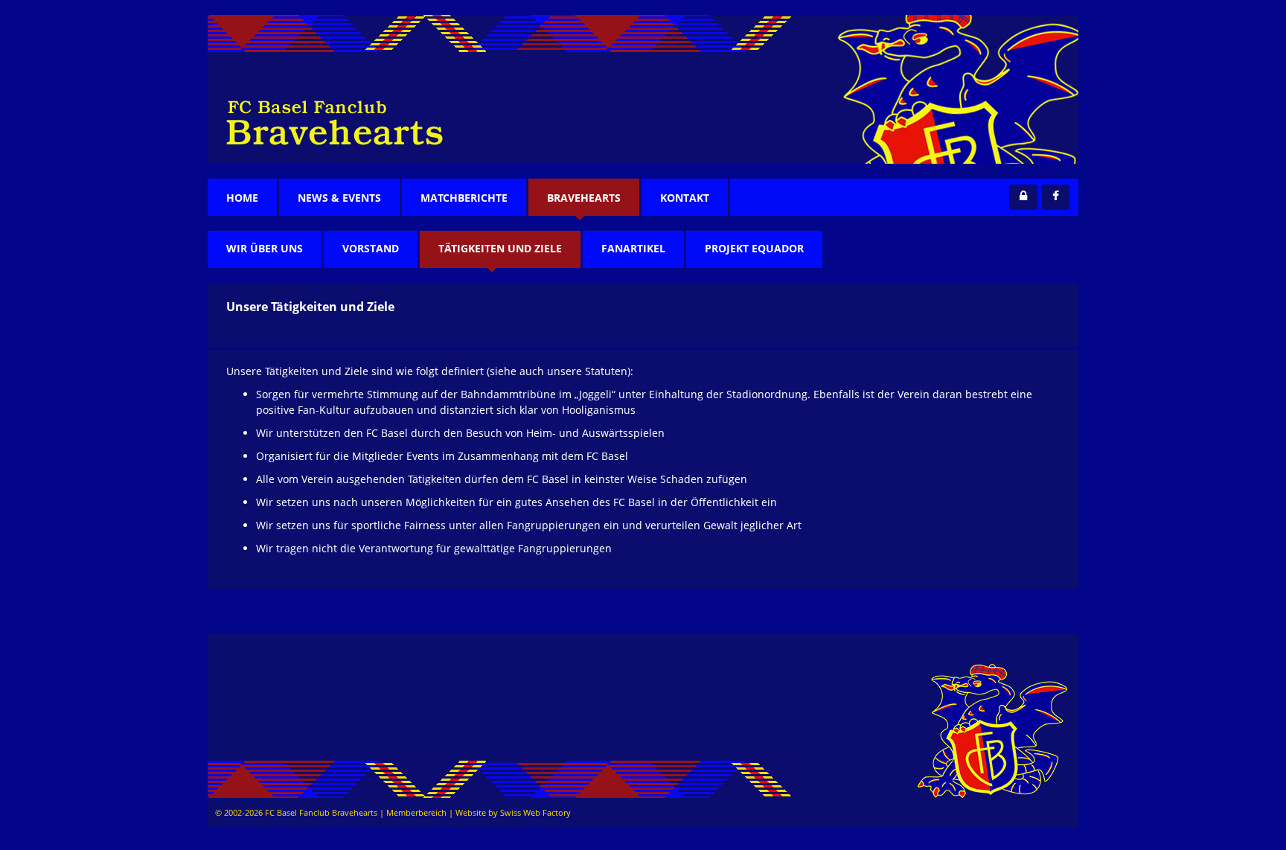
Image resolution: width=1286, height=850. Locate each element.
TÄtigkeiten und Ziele (500, 248)
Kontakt (684, 198)
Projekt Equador (754, 248)
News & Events (339, 198)
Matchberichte (464, 198)
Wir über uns (264, 248)
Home (242, 198)
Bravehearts (584, 198)
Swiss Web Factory (535, 812)
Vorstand (370, 248)
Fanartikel (633, 248)
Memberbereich (416, 812)
